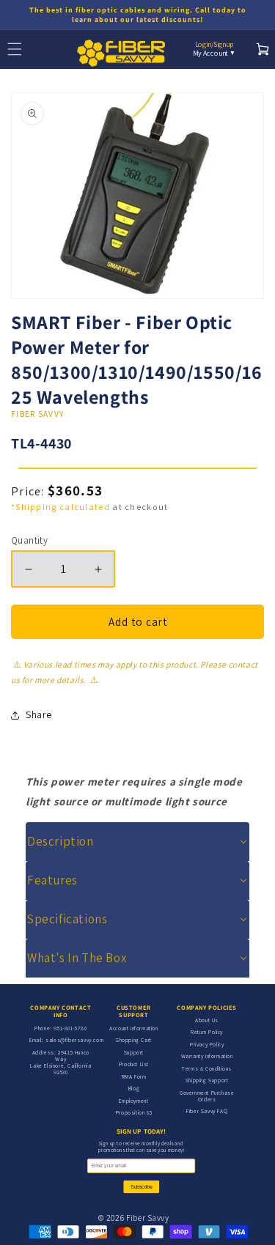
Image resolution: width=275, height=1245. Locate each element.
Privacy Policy (207, 1044)
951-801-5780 (70, 1028)
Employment (133, 1100)
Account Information (133, 1028)
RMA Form (134, 1076)
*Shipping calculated (60, 506)
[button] (137, 841)
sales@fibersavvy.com (74, 1039)
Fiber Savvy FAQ (206, 1111)
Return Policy (207, 1031)
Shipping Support (207, 1080)
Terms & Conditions (207, 1068)
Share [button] (39, 714)
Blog (133, 1088)
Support (134, 1052)
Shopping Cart (134, 1039)
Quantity (29, 540)
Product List (134, 1064)
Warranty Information (207, 1056)
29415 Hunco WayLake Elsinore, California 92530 (60, 1062)
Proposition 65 (134, 1112)
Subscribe (141, 1187)
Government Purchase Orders (207, 1096)
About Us (207, 1020)
